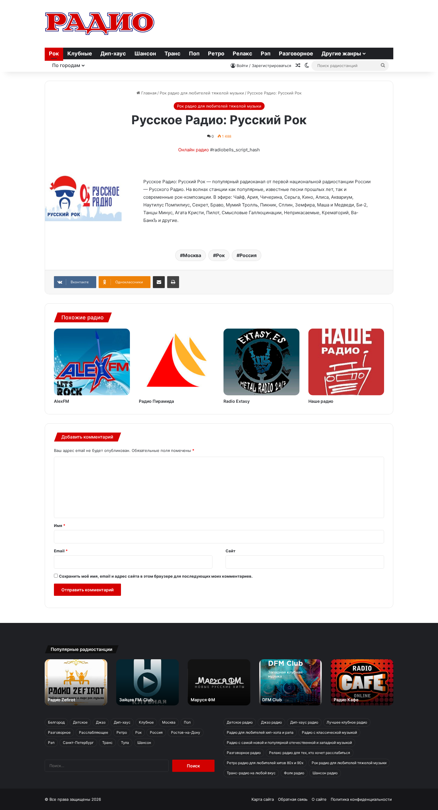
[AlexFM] (92, 362)
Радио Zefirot (61, 699)
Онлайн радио (193, 150)
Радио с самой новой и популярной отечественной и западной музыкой (289, 742)
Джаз (100, 722)
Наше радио (320, 401)
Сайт (230, 550)
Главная (148, 93)
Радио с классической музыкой (329, 732)
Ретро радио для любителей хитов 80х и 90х (265, 763)
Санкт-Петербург (78, 742)
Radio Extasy (236, 401)
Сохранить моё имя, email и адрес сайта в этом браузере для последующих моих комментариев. (156, 576)
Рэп (266, 53)
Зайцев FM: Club (136, 699)
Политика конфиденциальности (361, 799)
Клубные (79, 53)
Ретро (216, 53)
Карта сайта (262, 799)
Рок (54, 53)
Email (61, 550)
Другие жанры (341, 53)
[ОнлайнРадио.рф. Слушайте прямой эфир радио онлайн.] (100, 23)
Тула (125, 742)
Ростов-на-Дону (185, 732)
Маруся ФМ (203, 699)
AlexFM (61, 401)
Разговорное (296, 53)
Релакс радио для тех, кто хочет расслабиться (309, 752)
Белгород (56, 722)
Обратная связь (292, 799)
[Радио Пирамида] (177, 362)
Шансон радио (325, 773)
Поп (194, 53)
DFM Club (272, 699)
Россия (248, 255)
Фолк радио (294, 773)
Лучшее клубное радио (347, 722)
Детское (80, 722)
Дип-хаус (113, 53)
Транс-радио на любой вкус (251, 773)
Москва (192, 255)
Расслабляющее (93, 732)
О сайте (319, 799)
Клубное (146, 722)
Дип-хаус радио (304, 722)
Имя (59, 525)
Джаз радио (271, 722)
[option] (76, 682)
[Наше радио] (346, 362)
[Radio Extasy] (261, 362)
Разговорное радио (244, 752)
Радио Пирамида (156, 401)
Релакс (242, 53)
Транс (172, 53)
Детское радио (240, 722)
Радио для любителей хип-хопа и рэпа (260, 732)
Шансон (145, 53)
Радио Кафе (346, 699)
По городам (66, 65)
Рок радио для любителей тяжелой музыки (202, 93)
